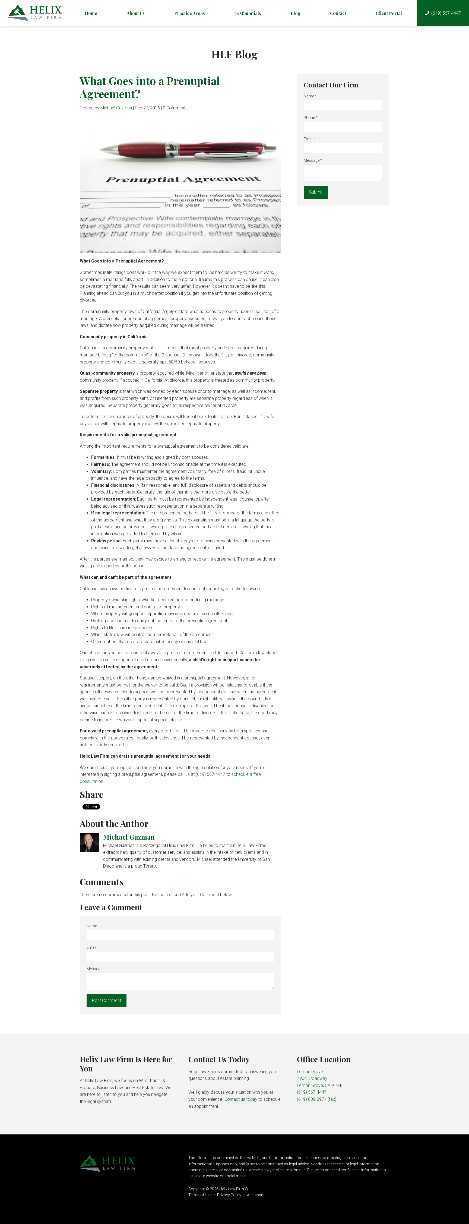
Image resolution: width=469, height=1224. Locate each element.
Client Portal (389, 13)
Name (92, 926)
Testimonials (247, 13)
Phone (311, 117)
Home (91, 13)
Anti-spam (256, 1195)
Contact (338, 13)
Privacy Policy (229, 1195)
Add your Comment (200, 894)
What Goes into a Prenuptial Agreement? (150, 87)
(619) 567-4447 (446, 13)
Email (91, 947)
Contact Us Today (219, 1059)
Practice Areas (189, 13)
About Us (136, 13)
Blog (295, 13)
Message (94, 969)
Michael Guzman (116, 107)
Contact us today (240, 1099)
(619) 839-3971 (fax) (316, 1099)
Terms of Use (199, 1195)
